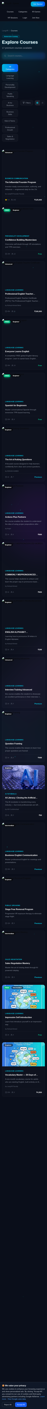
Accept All (21, 1405)
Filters (28, 103)
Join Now (35, 18)
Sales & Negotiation (10, 137)
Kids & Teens (10, 121)
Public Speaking (10, 95)
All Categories (10, 68)
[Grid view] (37, 102)
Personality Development (10, 86)
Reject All (7, 1405)
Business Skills (10, 113)
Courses (10, 12)
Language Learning (10, 77)
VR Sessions (13, 18)
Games (37, 12)
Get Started (37, 4)
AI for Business (10, 104)
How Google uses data (17, 1399)
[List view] (42, 102)
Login (25, 18)
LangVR (5, 31)
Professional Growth (10, 128)
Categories (23, 12)
